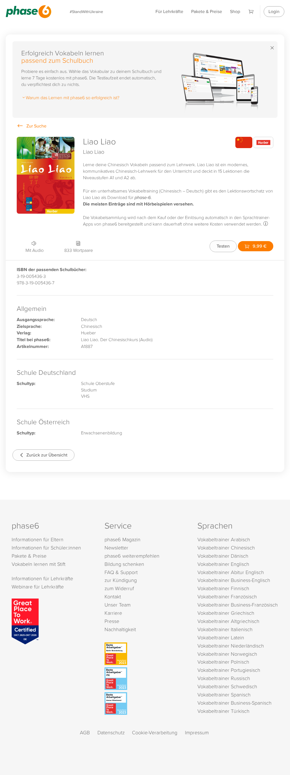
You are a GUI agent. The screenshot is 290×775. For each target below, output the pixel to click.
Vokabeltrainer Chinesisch (226, 547)
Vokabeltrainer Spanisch (224, 694)
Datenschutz (111, 732)
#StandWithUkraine (86, 11)
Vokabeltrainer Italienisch (225, 629)
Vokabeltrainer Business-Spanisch (234, 702)
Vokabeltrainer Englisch (223, 564)
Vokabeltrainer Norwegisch (227, 653)
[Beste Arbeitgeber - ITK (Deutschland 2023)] (146, 678)
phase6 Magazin (122, 539)
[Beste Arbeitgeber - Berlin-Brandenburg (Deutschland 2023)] (146, 653)
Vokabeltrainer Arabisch (223, 539)
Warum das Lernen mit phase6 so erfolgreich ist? (72, 97)
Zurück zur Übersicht (46, 455)
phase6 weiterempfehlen (132, 555)
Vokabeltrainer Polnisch (223, 661)
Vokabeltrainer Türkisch (223, 711)
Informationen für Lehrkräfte (42, 578)
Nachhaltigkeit (120, 629)
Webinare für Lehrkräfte (38, 586)
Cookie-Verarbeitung (154, 732)
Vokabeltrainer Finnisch (223, 588)
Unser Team (118, 604)
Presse (112, 621)
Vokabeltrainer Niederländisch (230, 645)
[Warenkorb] (251, 11)
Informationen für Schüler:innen (46, 547)
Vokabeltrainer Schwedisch (227, 686)
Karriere (113, 612)
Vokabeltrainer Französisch (227, 596)
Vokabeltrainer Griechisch (225, 612)
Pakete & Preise (206, 11)
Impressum (197, 732)
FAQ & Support (121, 572)
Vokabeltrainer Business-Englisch (233, 580)
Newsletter (116, 547)
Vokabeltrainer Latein (220, 637)
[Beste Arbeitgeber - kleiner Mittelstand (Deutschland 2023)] (146, 703)
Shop (235, 11)
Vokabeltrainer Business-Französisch (237, 604)
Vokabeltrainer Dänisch (222, 555)
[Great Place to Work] (25, 621)
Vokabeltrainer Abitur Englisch (230, 572)
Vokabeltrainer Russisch (223, 678)
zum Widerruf (119, 588)
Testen (223, 246)
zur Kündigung (121, 580)
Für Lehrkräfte (169, 11)
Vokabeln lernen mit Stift (38, 564)
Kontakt (113, 596)
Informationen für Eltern (37, 539)
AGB (85, 732)
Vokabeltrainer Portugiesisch (228, 670)
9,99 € (258, 246)
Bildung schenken (124, 564)
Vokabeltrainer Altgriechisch (228, 621)
